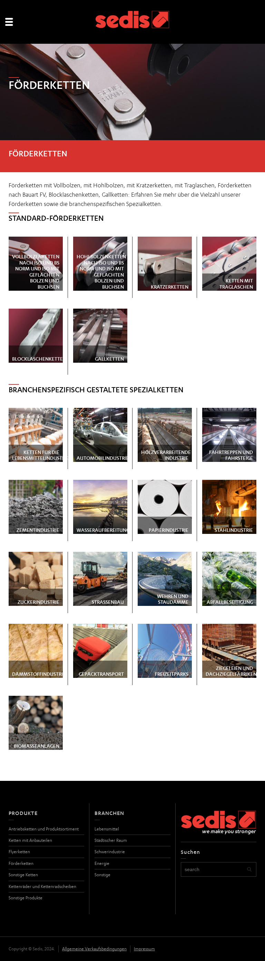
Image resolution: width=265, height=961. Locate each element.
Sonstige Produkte (25, 897)
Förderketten (21, 863)
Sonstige (102, 874)
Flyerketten (19, 851)
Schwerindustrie (110, 851)
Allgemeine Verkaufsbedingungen (94, 948)
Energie (102, 863)
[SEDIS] (133, 22)
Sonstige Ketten (23, 874)
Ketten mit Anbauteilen (30, 840)
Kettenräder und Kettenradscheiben (42, 886)
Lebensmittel (107, 828)
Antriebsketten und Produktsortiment (44, 828)
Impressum (144, 948)
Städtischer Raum (111, 840)
